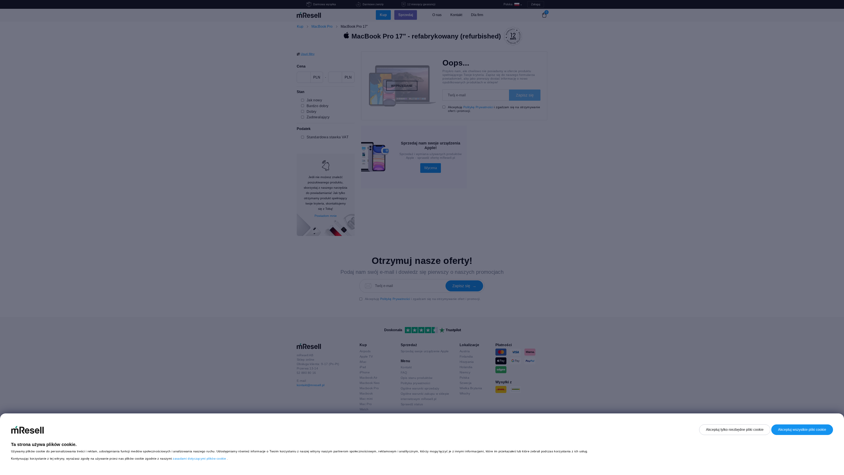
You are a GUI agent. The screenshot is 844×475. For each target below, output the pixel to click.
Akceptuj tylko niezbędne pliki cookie (735, 429)
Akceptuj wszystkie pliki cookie (802, 429)
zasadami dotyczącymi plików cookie (200, 458)
